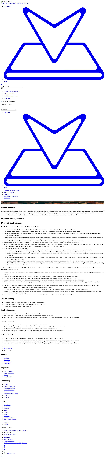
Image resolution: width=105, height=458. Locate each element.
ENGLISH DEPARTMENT (23, 3)
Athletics (6, 384)
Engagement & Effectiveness (11, 393)
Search (5, 414)
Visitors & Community (9, 386)
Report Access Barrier (9, 417)
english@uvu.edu (8, 348)
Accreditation (7, 363)
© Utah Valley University (10, 434)
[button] (52, 1)
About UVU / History (9, 390)
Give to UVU (7, 395)
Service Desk (7, 406)
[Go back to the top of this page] (1, 456)
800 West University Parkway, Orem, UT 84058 (15, 430)
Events (6, 424)
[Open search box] (1, 84)
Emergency (6, 408)
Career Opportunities (9, 371)
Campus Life (7, 360)
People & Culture (8, 376)
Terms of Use (7, 437)
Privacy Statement (8, 439)
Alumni (5, 391)
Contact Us (6, 397)
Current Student (7, 361)
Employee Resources (9, 373)
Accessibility (7, 416)
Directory (6, 375)
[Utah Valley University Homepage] (8, 3)
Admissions (6, 358)
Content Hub (7, 98)
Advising (6, 95)
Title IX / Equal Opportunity (10, 419)
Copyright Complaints (9, 441)
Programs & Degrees (9, 93)
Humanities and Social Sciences (11, 91)
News (6, 422)
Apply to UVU (7, 6)
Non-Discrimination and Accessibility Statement (15, 443)
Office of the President (9, 388)
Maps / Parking (7, 405)
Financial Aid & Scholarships (11, 96)
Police (5, 410)
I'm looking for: (4, 86)
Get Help (6, 412)
